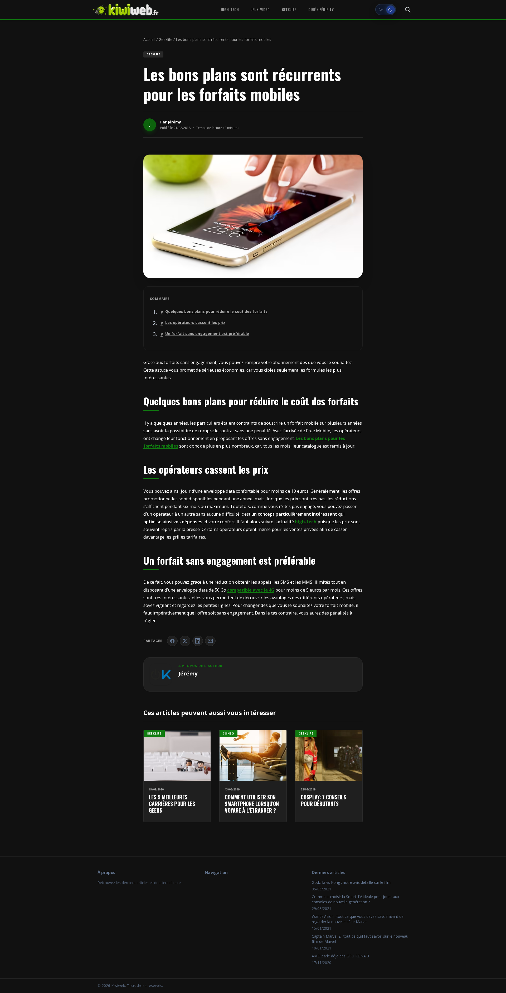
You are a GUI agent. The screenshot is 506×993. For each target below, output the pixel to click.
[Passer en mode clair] (385, 9)
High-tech (230, 9)
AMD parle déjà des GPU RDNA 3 (340, 955)
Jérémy (174, 121)
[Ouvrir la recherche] (407, 9)
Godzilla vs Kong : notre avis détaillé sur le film (351, 882)
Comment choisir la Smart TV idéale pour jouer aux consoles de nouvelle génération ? (355, 899)
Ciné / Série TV (321, 9)
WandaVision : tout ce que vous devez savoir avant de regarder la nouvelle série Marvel (357, 919)
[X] (185, 641)
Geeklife (289, 9)
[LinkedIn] (197, 641)
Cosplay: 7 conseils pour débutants (323, 800)
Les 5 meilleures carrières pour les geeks (172, 803)
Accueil (149, 39)
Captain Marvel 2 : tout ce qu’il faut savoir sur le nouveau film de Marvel (360, 939)
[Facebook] (172, 641)
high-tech (306, 522)
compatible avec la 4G (250, 590)
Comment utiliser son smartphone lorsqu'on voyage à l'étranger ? (252, 803)
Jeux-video (260, 9)
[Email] (210, 641)
